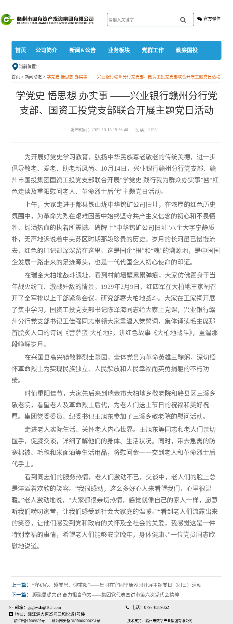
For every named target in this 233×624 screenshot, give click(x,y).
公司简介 (46, 50)
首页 (20, 50)
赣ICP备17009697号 (30, 621)
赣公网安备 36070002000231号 (76, 621)
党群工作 (153, 50)
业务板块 (119, 50)
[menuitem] (20, 50)
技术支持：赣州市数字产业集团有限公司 (160, 621)
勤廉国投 (187, 50)
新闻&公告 (82, 50)
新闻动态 (33, 77)
